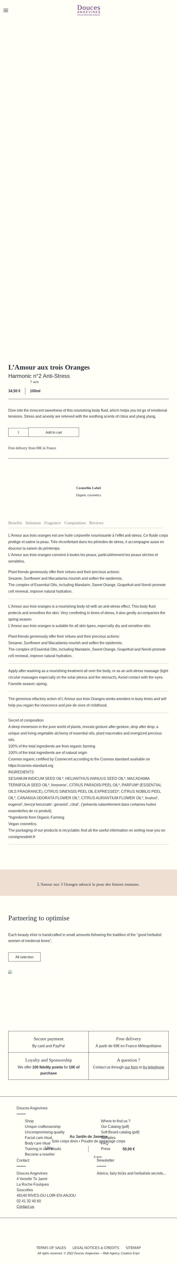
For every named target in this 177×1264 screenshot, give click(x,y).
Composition (75, 522)
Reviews (96, 522)
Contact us (25, 1207)
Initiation (33, 522)
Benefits (15, 522)
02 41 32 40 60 (29, 1201)
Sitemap (133, 1248)
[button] (12, 432)
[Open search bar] (20, 18)
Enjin (136, 1253)
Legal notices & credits (96, 1248)
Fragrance (52, 522)
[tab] (17, 523)
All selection (24, 957)
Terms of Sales (51, 1248)
